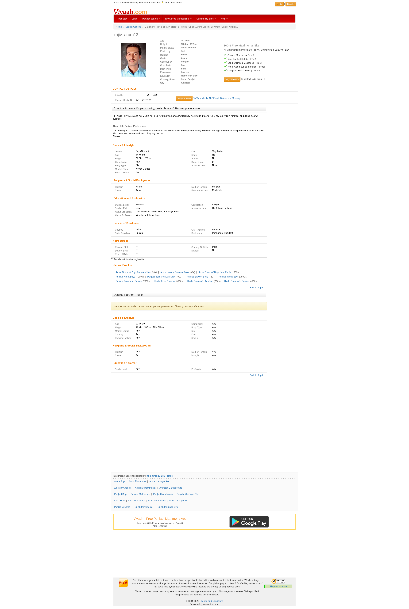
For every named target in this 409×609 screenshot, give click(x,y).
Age (162, 40)
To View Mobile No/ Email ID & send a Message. (217, 98)
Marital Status (167, 47)
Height (163, 44)
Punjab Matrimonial (143, 506)
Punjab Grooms (122, 506)
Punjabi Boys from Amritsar (161, 276)
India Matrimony (136, 500)
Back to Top (256, 287)
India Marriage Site (178, 500)
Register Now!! (184, 98)
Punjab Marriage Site (167, 506)
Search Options (133, 26)
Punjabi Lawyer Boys (197, 276)
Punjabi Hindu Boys (229, 276)
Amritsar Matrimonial (145, 487)
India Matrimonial (157, 500)
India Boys (119, 500)
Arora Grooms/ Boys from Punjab (215, 272)
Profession (165, 72)
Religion (164, 54)
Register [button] (291, 4)
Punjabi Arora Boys (125, 276)
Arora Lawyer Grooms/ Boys (174, 272)
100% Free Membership (177, 18)
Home (119, 26)
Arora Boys (119, 481)
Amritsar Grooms (122, 487)
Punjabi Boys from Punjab (129, 281)
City (162, 82)
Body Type (165, 68)
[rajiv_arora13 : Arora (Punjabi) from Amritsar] (134, 60)
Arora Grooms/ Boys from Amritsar (133, 272)
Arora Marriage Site (159, 481)
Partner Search (150, 18)
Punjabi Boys (120, 494)
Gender (119, 151)
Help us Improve (278, 586)
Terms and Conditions (212, 600)
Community (166, 61)
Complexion (166, 65)
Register (122, 18)
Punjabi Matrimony (140, 494)
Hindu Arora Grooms (164, 281)
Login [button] (279, 4)
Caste (163, 58)
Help (223, 18)
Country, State (167, 79)
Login (134, 18)
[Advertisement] (282, 155)
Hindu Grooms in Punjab (236, 281)
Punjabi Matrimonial (163, 494)
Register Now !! (232, 79)
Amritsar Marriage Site (170, 487)
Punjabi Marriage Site (187, 494)
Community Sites (205, 18)
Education (165, 75)
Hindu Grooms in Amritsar (200, 281)
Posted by (165, 51)
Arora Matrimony (137, 481)
